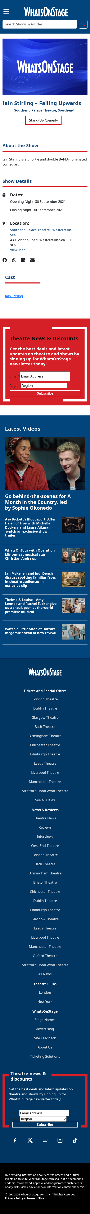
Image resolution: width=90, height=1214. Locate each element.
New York (45, 1001)
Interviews (45, 836)
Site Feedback (45, 1038)
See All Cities (45, 800)
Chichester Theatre (45, 745)
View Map (18, 250)
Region (15, 385)
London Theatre (45, 699)
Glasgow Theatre (45, 717)
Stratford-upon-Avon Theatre (45, 791)
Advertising (45, 1029)
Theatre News (45, 818)
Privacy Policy (14, 1198)
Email (15, 376)
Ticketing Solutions (45, 1056)
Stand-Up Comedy (43, 120)
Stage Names (45, 1019)
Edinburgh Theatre (45, 754)
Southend (66, 110)
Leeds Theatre (45, 763)
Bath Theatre (45, 726)
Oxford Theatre (45, 955)
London (45, 992)
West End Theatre (45, 845)
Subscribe (45, 393)
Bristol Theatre (45, 882)
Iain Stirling (14, 296)
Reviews (45, 827)
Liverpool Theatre (45, 772)
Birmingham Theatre (45, 736)
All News (45, 974)
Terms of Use (35, 1198)
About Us (45, 1047)
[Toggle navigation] (2, 10)
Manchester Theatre (45, 781)
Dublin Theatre (45, 708)
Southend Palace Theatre (30, 230)
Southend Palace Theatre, (35, 110)
